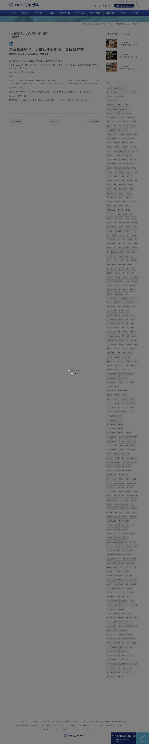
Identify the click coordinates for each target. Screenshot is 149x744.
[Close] (74, 373)
